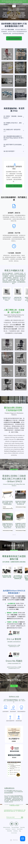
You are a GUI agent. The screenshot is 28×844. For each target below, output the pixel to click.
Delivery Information (6, 827)
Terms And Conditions (15, 827)
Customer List (8, 829)
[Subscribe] (22, 817)
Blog (20, 830)
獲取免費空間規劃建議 (14, 38)
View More (14, 470)
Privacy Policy (22, 827)
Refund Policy (9, 830)
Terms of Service (19, 829)
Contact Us (14, 829)
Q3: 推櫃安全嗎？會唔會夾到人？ (12, 130)
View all (14, 534)
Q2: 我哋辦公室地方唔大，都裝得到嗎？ (13, 123)
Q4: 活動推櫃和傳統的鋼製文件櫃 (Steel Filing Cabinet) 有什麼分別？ (13, 137)
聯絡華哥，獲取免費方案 (14, 186)
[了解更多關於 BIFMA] (19, 716)
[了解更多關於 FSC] (10, 716)
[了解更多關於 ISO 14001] (13, 707)
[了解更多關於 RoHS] (21, 707)
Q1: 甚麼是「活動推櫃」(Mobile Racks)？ (13, 117)
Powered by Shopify (14, 832)
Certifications (15, 830)
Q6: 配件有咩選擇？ (9, 151)
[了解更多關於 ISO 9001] (6, 707)
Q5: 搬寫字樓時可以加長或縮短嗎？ (13, 145)
